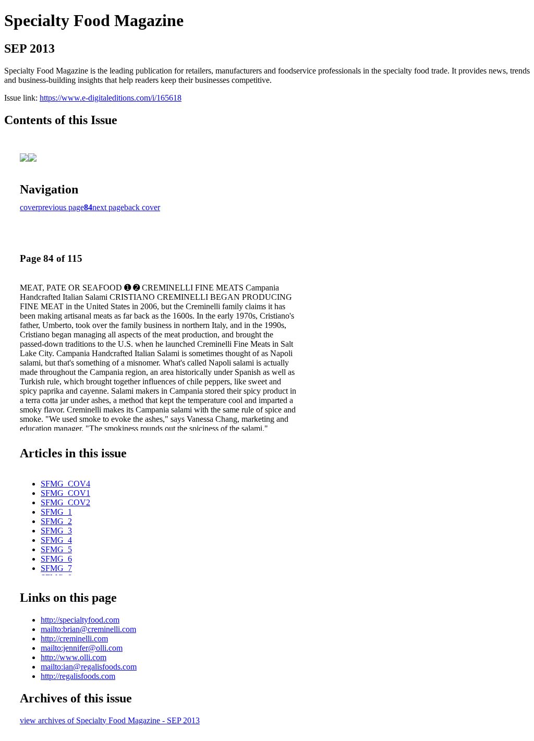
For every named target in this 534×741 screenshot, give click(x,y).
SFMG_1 (56, 511)
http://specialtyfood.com (80, 619)
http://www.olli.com (73, 657)
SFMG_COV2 (65, 502)
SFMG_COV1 (65, 493)
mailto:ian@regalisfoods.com (89, 666)
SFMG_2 (56, 521)
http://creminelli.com (74, 638)
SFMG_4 (56, 540)
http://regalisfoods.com (78, 676)
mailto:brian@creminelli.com (88, 629)
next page (108, 207)
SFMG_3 (56, 530)
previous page (61, 207)
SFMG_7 (56, 568)
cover (29, 207)
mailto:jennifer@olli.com (82, 647)
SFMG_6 (56, 558)
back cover (142, 207)
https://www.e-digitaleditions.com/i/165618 (110, 97)
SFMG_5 (56, 549)
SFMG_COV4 (65, 483)
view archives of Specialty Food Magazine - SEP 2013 (110, 720)
